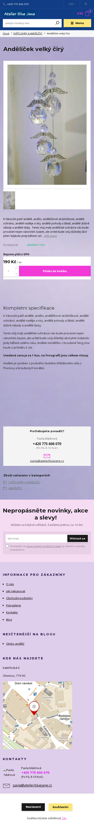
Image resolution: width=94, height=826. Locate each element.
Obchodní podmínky (19, 598)
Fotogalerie (13, 605)
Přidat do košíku (55, 271)
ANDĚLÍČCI (15, 488)
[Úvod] (19, 13)
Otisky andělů (15, 644)
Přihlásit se (77, 538)
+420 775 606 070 (18, 4)
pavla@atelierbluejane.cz (47, 461)
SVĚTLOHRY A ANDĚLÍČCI (27, 33)
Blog (9, 620)
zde (64, 818)
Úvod (6, 33)
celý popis (50, 236)
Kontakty (12, 612)
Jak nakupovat (15, 591)
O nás (10, 584)
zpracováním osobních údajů (43, 546)
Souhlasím (60, 807)
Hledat (57, 23)
